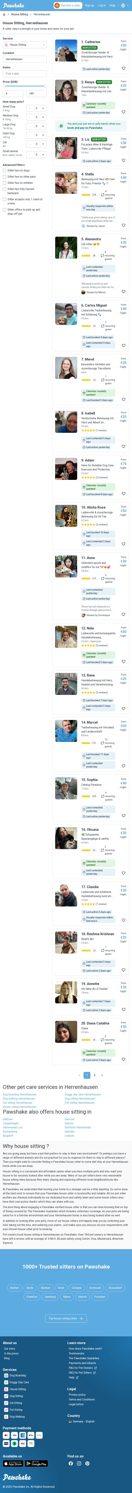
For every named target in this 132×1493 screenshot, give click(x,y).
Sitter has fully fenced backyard (21, 191)
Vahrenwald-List (12, 1127)
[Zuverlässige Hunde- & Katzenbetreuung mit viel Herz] (90, 97)
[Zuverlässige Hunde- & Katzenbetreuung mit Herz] (90, 55)
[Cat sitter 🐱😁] (90, 265)
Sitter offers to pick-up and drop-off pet (24, 211)
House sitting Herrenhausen (19, 1106)
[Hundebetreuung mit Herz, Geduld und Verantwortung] (90, 692)
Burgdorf (8, 1135)
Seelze (69, 1123)
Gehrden (70, 1131)
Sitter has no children (20, 182)
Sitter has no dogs (19, 170)
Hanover (70, 1119)
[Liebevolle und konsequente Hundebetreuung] (90, 645)
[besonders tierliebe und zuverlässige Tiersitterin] (90, 379)
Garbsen (8, 1119)
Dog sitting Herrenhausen (80, 1098)
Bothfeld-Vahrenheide (78, 1127)
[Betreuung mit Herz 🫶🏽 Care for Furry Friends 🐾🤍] (90, 200)
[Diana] (90, 1041)
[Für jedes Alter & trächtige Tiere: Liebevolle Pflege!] (90, 150)
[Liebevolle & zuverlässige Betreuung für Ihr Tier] (90, 526)
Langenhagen (11, 1123)
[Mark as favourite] (123, 68)
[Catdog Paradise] (90, 798)
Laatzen (69, 1135)
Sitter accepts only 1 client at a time (25, 201)
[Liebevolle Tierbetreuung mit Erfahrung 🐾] (90, 325)
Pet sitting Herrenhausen (80, 1102)
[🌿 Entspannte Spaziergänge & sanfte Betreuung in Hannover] (90, 851)
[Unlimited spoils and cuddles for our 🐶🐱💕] (90, 586)
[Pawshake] (14, 5)
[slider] (4, 86)
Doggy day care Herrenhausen (83, 1094)
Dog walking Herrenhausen (19, 1098)
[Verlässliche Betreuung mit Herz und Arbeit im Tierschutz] (90, 430)
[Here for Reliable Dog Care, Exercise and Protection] (90, 477)
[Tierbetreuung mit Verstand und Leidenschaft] (90, 744)
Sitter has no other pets (22, 176)
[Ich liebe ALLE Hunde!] (90, 997)
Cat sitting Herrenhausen (17, 1102)
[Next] (102, 1075)
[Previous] (79, 1075)
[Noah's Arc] (90, 952)
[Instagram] (79, 1463)
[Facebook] (70, 1463)
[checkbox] (4, 170)
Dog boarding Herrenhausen (19, 1094)
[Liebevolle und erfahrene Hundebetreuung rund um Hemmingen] (90, 904)
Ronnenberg (10, 1131)
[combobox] (25, 44)
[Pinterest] (87, 1463)
